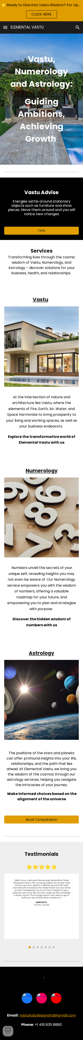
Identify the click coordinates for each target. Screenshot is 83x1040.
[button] (5, 27)
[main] (41, 99)
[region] (41, 10)
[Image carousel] (41, 911)
